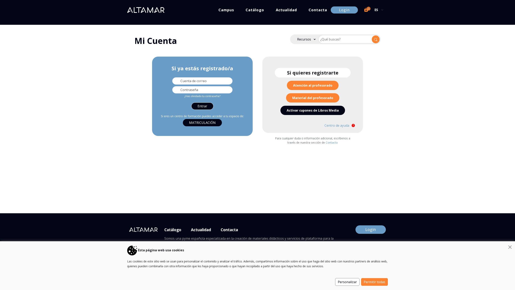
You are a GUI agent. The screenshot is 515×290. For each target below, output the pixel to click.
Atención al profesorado (312, 85)
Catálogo (255, 9)
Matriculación (202, 122)
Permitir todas (374, 282)
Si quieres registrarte (312, 72)
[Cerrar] (510, 247)
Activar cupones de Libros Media (313, 110)
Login (344, 9)
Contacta (318, 9)
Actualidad (286, 9)
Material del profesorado (312, 98)
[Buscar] (376, 39)
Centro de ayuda (337, 125)
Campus (226, 9)
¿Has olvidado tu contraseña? (202, 96)
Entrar (202, 106)
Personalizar (347, 282)
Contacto (332, 142)
